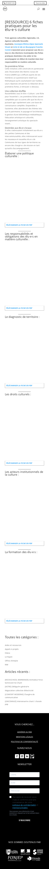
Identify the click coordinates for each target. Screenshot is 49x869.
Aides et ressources (13, 645)
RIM (6, 664)
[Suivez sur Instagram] (22, 756)
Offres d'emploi (11, 661)
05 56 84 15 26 (10, 3)
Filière (7, 653)
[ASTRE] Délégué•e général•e (17, 686)
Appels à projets (12, 649)
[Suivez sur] (32, 756)
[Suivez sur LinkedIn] (27, 756)
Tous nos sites (40, 3)
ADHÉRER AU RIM (24, 732)
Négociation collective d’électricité (19, 690)
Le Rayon (8, 657)
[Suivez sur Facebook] (17, 756)
